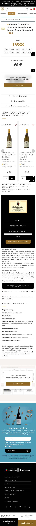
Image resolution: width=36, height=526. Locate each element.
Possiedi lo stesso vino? (18, 242)
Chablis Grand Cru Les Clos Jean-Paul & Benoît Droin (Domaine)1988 (17, 298)
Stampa (7, 498)
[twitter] (11, 507)
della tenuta (19, 96)
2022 (18, 49)
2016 (23, 52)
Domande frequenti (12, 501)
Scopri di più (18, 85)
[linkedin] (25, 507)
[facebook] (6, 507)
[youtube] (20, 507)
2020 (29, 49)
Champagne (24, 5)
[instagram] (15, 507)
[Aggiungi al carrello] (12, 178)
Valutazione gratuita (12, 477)
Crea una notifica (19, 101)
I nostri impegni (10, 487)
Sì (6, 446)
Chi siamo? (8, 484)
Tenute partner (10, 494)
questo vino (9, 522)
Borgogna (10, 5)
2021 (23, 49)
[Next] (33, 151)
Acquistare (3, 14)
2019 (6, 52)
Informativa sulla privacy (29, 516)
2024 (6, 49)
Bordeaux (17, 5)
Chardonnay (11, 319)
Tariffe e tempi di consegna (14, 491)
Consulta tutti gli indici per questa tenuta (18, 286)
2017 (18, 52)
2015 (29, 52)
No (11, 446)
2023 (12, 49)
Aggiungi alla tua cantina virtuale (19, 106)
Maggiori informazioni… (23, 337)
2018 (12, 52)
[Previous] (2, 151)
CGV (22, 516)
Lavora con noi (10, 480)
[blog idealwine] (29, 507)
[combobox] (6, 178)
